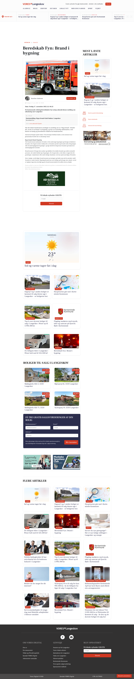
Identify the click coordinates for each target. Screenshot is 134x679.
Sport (90, 8)
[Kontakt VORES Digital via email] (71, 637)
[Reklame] (51, 178)
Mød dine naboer (78, 8)
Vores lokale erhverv (59, 650)
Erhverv (43, 8)
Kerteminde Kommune (60, 661)
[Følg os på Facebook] (62, 637)
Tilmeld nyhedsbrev (124, 676)
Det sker (53, 8)
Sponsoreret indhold (59, 667)
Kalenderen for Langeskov (61, 653)
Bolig (35, 8)
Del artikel (70, 98)
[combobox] (26, 435)
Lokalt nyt (64, 8)
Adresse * (28, 432)
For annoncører (28, 650)
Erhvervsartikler (58, 658)
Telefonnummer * (31, 424)
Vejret (97, 8)
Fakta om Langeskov (59, 656)
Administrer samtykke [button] (30, 658)
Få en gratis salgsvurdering (62, 664)
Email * (55, 424)
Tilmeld (108, 4)
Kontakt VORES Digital (30, 656)
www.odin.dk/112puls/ (35, 123)
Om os (25, 647)
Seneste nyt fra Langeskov (61, 647)
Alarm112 (26, 8)
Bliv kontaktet (71, 442)
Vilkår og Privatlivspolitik (31, 653)
